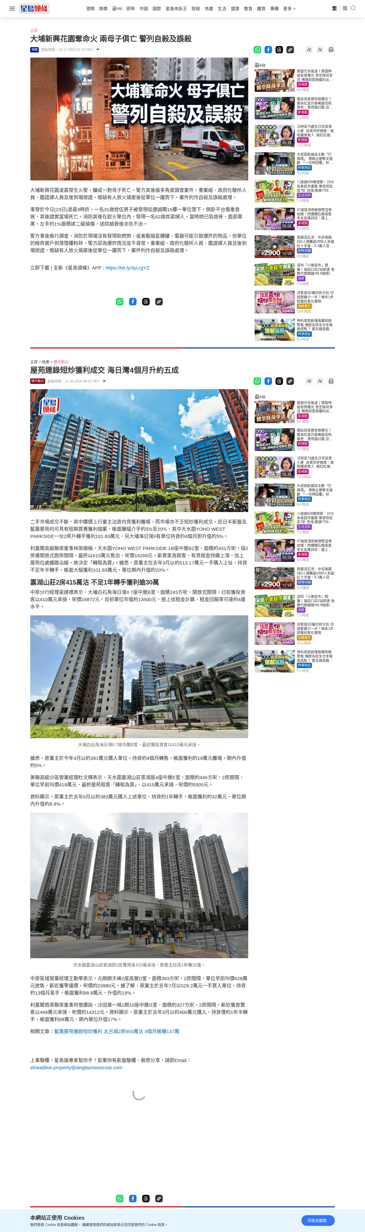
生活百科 (304, 195)
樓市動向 (61, 362)
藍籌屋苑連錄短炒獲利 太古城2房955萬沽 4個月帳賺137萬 (116, 1031)
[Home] (34, 8)
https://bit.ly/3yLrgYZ (127, 268)
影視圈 (303, 84)
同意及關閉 (317, 1220)
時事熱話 (304, 167)
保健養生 (304, 306)
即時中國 (304, 250)
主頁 (34, 30)
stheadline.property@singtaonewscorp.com (76, 1067)
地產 (45, 362)
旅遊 (301, 278)
